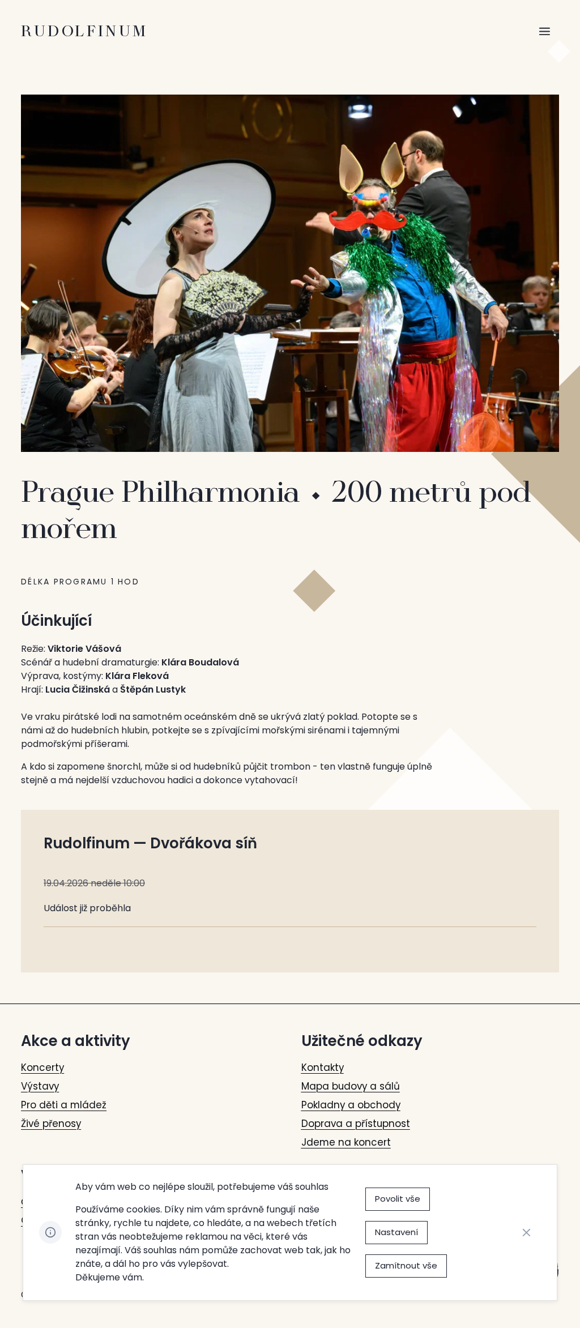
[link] (42, 1068)
